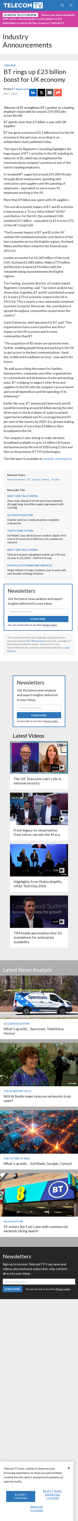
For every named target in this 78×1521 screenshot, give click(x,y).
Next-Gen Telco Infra (22, 495)
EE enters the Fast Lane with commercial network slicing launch (36, 1229)
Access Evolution (20, 515)
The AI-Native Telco (17, 1091)
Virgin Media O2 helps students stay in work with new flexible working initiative (36, 571)
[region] (36, 1491)
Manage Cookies (36, 1508)
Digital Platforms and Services (29, 565)
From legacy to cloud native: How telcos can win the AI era (37, 832)
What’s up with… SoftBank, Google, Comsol (38, 1163)
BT (28, 479)
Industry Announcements (27, 41)
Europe (36, 479)
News (45, 479)
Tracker (10, 65)
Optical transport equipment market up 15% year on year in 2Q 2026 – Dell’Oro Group (36, 556)
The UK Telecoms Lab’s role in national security (37, 781)
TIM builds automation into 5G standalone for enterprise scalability (38, 937)
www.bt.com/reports (57, 459)
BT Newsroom (20, 88)
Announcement (16, 479)
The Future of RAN (20, 530)
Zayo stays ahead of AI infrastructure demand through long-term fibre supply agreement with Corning (35, 504)
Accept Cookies (20, 1496)
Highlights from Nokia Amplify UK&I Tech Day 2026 (38, 884)
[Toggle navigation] (71, 5)
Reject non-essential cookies (52, 1495)
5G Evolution (13, 1221)
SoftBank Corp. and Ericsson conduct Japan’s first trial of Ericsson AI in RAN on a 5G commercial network (36, 539)
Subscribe (38, 618)
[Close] (69, 1468)
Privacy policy (50, 625)
